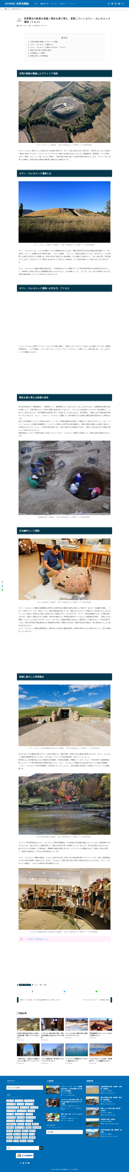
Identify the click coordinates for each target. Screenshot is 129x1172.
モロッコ (20, 1121)
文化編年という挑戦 (37, 53)
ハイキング (19, 1114)
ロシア (29, 1121)
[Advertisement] (64, 371)
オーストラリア (12, 1107)
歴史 (35, 25)
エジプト (29, 1104)
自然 (32, 1137)
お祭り (10, 1101)
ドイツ (10, 1114)
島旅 (17, 1131)
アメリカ (19, 1101)
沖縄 (24, 1134)
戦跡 (32, 1131)
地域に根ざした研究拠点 (39, 56)
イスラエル (29, 1101)
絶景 (17, 1137)
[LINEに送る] (96, 991)
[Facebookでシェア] (32, 991)
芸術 (9, 1141)
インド (20, 1104)
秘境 (9, 1137)
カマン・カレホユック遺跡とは (41, 44)
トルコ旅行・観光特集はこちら (36, 939)
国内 (28, 1127)
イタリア (11, 1104)
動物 (35, 1124)
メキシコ (10, 1121)
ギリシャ (25, 1107)
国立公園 (37, 1127)
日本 (9, 1134)
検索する (41, 1148)
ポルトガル (30, 1117)
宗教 (9, 1131)
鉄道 (30, 1141)
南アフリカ (19, 1127)
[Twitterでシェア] (64, 991)
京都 (28, 1124)
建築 (25, 1131)
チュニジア (21, 1111)
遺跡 (37, 25)
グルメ (34, 1107)
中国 (20, 1124)
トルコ (32, 25)
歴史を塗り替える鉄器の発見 (40, 50)
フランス (11, 1117)
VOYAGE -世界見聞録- (17, 3)
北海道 (10, 1127)
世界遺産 (11, 1124)
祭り (31, 1134)
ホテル (20, 1117)
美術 (24, 1137)
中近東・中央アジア (24, 25)
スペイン (11, 1111)
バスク (29, 1114)
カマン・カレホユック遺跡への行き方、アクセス (48, 47)
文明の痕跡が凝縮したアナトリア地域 (44, 42)
